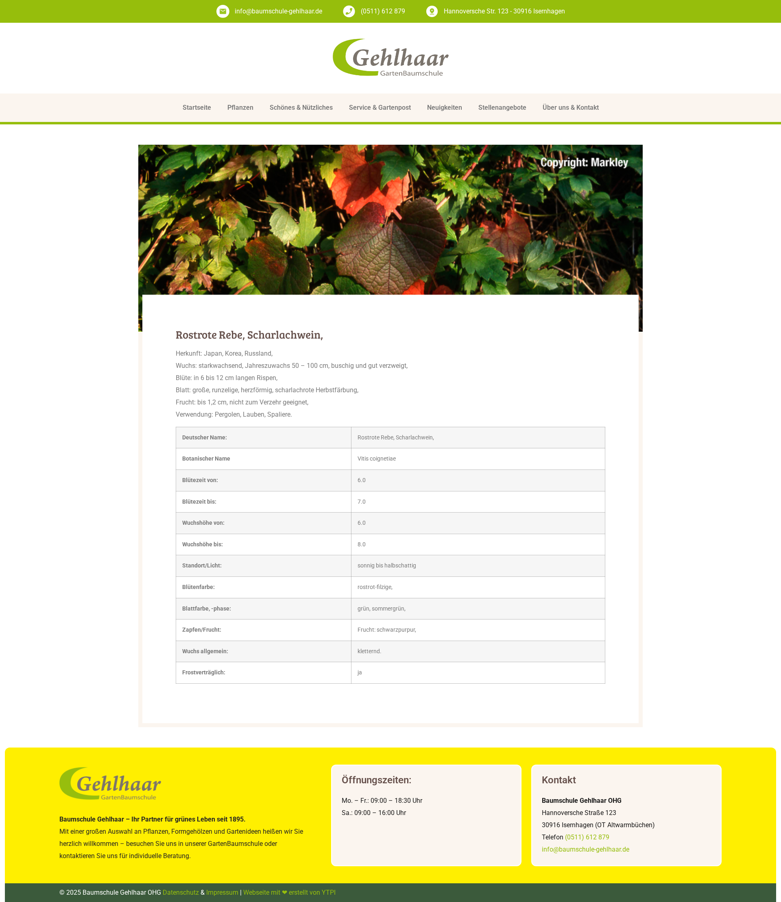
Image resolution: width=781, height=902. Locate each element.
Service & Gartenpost (380, 107)
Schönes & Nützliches (301, 107)
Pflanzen (240, 107)
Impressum (222, 892)
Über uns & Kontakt (571, 107)
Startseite (197, 107)
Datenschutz (181, 892)
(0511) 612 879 (587, 837)
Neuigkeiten (444, 107)
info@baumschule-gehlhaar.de (585, 849)
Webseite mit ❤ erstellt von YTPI (289, 892)
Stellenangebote (502, 107)
